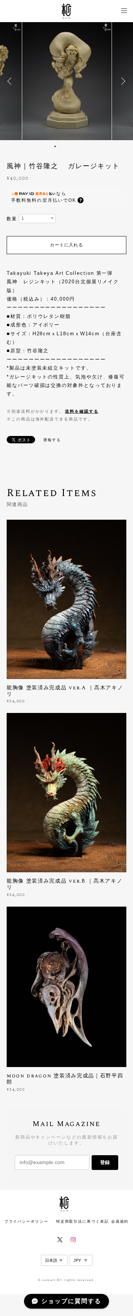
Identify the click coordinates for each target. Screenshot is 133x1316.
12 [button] (93, 146)
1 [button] (40, 146)
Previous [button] (11, 81)
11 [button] (88, 146)
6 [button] (64, 146)
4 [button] (55, 146)
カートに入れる (66, 244)
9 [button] (79, 146)
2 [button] (45, 146)
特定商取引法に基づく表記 (82, 1221)
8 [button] (74, 146)
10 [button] (84, 146)
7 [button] (69, 146)
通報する (52, 440)
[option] (68, 81)
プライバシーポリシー (26, 1221)
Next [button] (122, 81)
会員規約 (120, 1221)
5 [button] (60, 146)
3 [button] (50, 146)
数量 (12, 218)
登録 (105, 1162)
